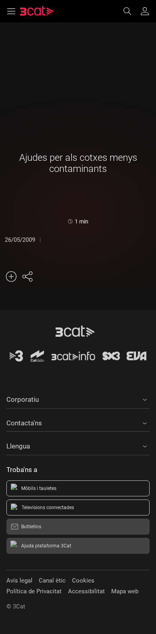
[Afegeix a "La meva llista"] (11, 276)
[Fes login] (145, 11)
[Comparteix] (27, 276)
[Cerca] (131, 11)
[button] (78, 398)
